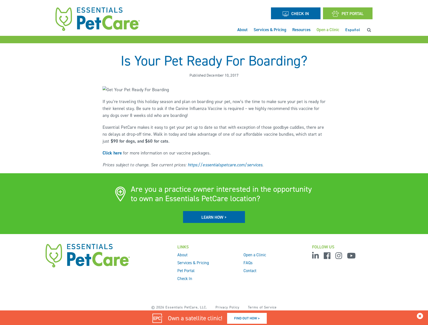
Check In (300, 13)
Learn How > (214, 217)
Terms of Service (262, 307)
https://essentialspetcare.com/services (225, 165)
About (242, 29)
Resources (301, 29)
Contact (249, 270)
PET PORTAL (353, 13)
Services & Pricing (270, 29)
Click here (112, 153)
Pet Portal (186, 270)
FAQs (248, 262)
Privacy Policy (227, 307)
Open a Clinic (328, 29)
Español (352, 30)
